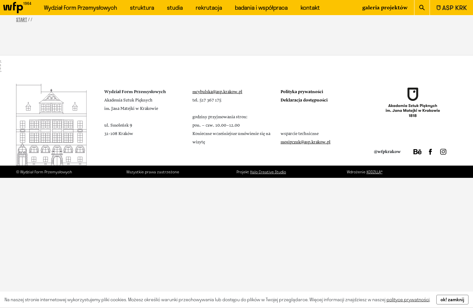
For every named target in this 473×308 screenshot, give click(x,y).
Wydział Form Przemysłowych (80, 7)
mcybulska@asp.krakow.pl (217, 91)
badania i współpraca (261, 7)
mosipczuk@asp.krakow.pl (305, 142)
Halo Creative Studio (268, 172)
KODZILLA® (374, 172)
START (21, 19)
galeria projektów (385, 8)
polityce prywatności (408, 299)
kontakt (310, 7)
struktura (142, 7)
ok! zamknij (452, 299)
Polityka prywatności (302, 91)
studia (175, 7)
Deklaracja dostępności (304, 100)
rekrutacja (209, 7)
